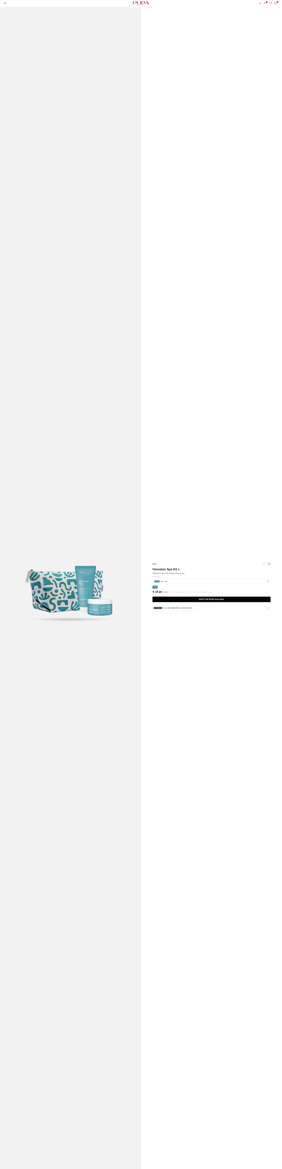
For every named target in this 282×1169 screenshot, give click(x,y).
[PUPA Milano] (141, 3)
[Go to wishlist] (270, 3)
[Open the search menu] (259, 3)
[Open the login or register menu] (265, 3)
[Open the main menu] (5, 3)
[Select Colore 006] (155, 587)
